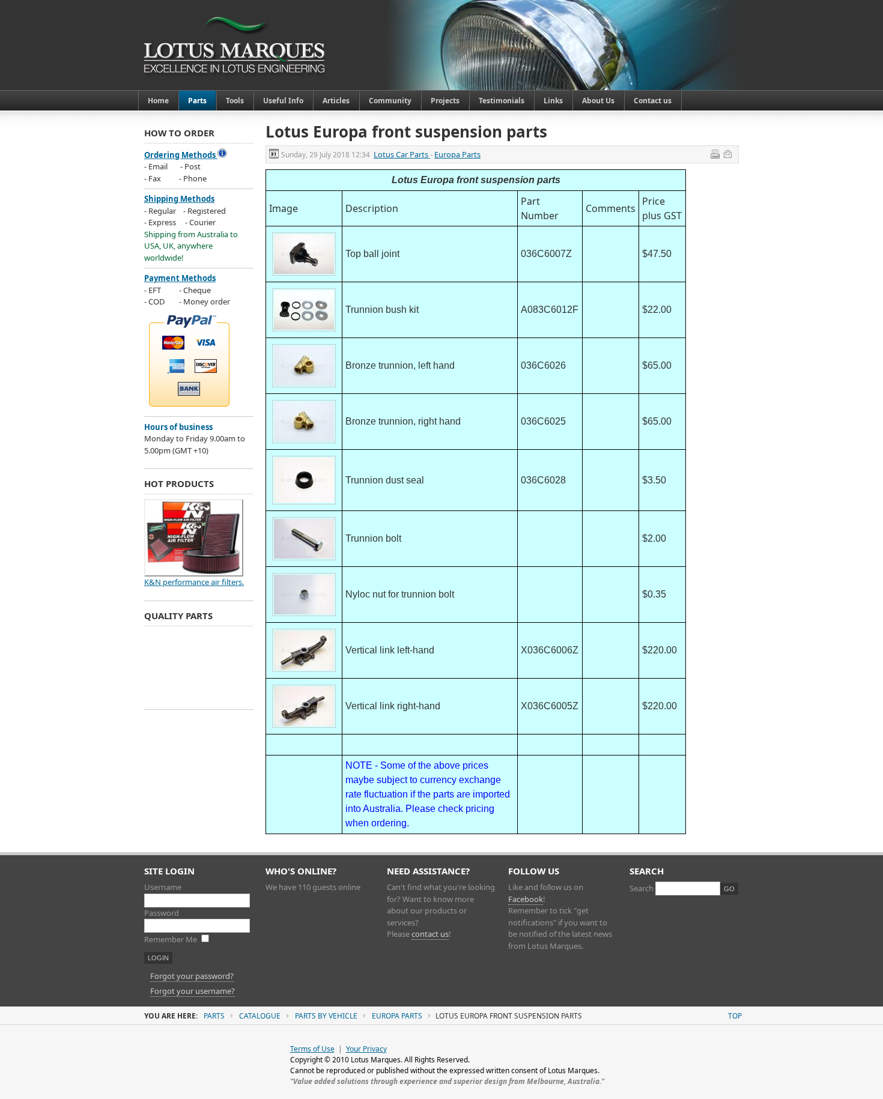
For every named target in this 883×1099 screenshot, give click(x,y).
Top (735, 1016)
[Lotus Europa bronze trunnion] (304, 387)
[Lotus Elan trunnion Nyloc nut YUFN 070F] (304, 616)
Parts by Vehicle (326, 1016)
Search (642, 888)
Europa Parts (457, 154)
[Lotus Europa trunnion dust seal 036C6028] (304, 504)
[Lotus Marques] (234, 44)
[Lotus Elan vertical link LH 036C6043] (304, 672)
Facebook (525, 899)
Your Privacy (366, 1049)
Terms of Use (312, 1049)
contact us (430, 933)
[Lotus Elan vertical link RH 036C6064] (304, 727)
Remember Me (171, 939)
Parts (214, 1016)
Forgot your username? (192, 990)
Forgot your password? (192, 975)
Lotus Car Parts (402, 154)
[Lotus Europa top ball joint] (304, 275)
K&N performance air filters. (194, 582)
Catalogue (260, 1016)
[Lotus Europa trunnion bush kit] (304, 331)
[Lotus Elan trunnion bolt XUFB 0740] (304, 560)
